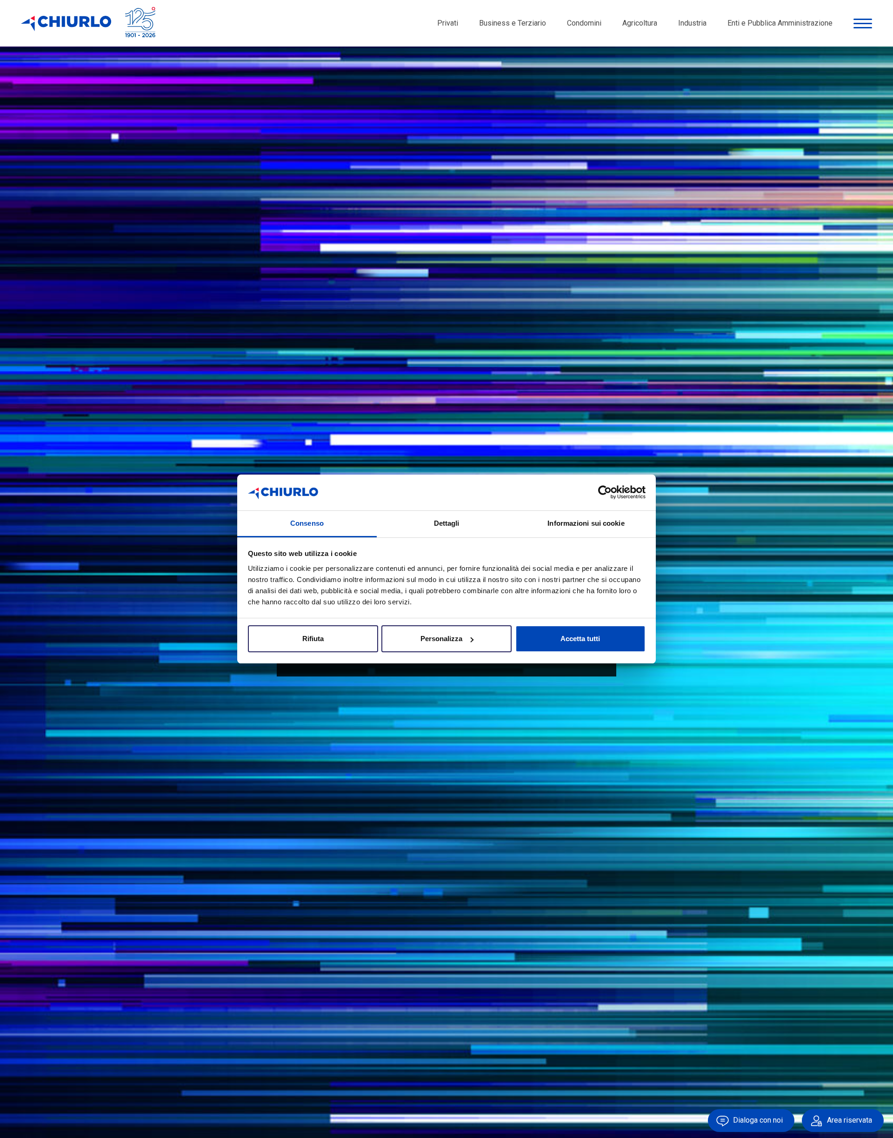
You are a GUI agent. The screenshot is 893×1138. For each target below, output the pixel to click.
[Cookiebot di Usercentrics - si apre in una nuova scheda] (605, 493)
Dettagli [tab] (447, 523)
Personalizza (441, 639)
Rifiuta (313, 639)
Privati (447, 23)
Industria (692, 23)
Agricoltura (639, 23)
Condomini (584, 23)
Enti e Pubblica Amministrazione (780, 23)
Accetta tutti (580, 639)
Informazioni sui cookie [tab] (585, 523)
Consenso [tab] (307, 523)
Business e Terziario (512, 23)
